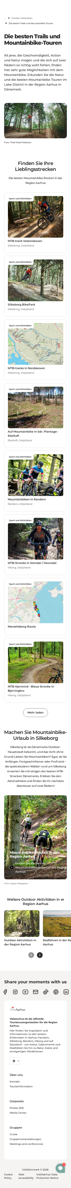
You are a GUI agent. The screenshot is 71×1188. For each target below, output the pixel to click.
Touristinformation (21, 1086)
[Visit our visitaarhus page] (5, 992)
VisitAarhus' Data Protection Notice (47, 1176)
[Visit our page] (15, 992)
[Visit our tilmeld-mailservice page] (36, 992)
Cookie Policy (8, 1176)
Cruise (13, 1134)
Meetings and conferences (26, 1144)
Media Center (18, 1112)
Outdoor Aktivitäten (22, 18)
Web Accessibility (26, 1176)
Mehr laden (35, 712)
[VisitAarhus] (20, 1009)
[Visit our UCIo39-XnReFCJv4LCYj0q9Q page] (25, 992)
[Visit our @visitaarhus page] (46, 992)
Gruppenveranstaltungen (25, 1139)
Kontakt (15, 1081)
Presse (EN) (17, 1107)
